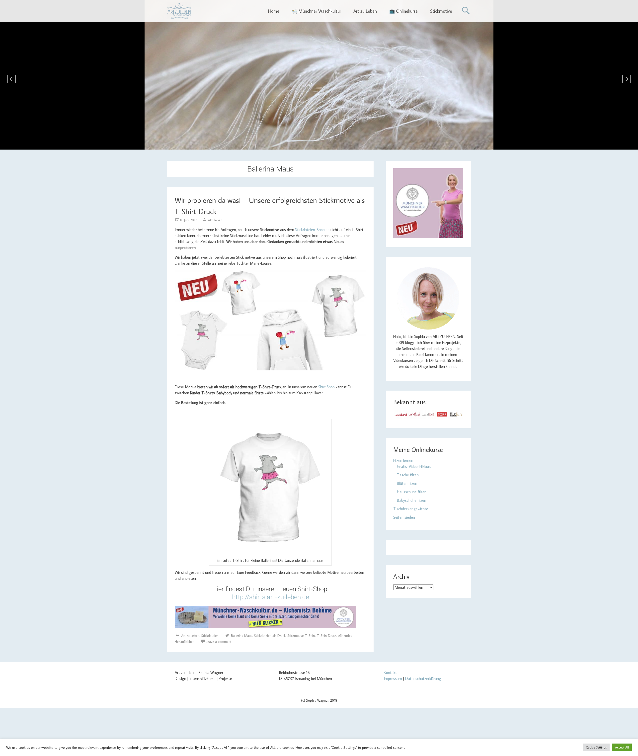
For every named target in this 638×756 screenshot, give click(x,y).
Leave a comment (218, 641)
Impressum (393, 678)
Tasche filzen (408, 474)
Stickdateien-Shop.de (312, 229)
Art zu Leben (365, 11)
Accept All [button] (622, 747)
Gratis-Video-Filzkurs (414, 466)
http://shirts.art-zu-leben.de (270, 597)
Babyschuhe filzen (411, 500)
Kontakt (390, 672)
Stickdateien (210, 635)
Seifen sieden (404, 517)
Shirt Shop (326, 386)
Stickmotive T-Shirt (301, 635)
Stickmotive (441, 11)
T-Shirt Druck (326, 635)
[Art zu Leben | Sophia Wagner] (179, 10)
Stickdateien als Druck (270, 635)
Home (273, 11)
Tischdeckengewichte (410, 508)
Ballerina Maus (241, 635)
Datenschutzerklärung (423, 678)
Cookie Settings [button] (596, 747)
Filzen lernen (403, 460)
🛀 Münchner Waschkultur (316, 11)
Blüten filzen (407, 483)
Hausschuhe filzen (411, 491)
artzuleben (214, 220)
